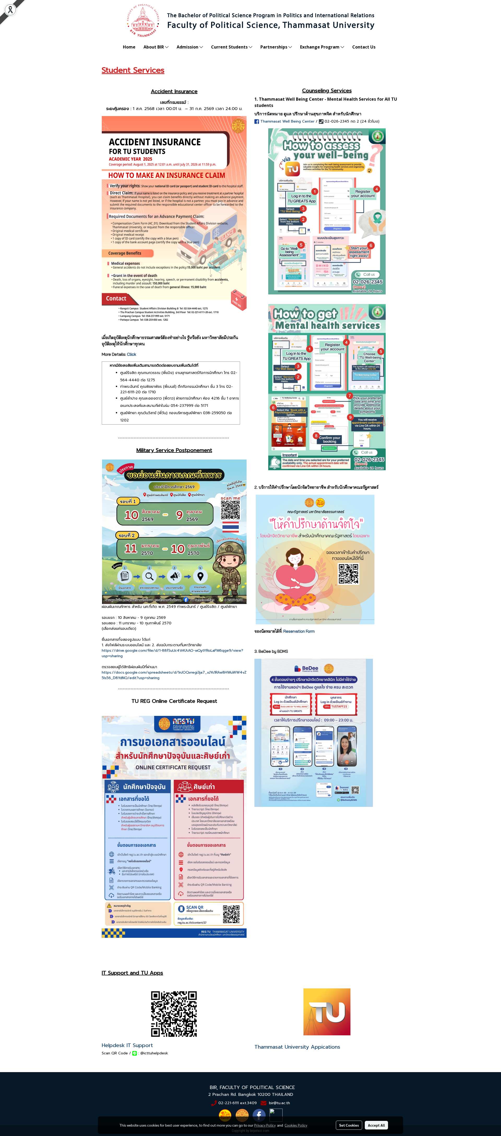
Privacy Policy (265, 1125)
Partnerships (274, 47)
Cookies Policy (296, 1125)
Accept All (376, 1125)
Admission (188, 47)
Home (129, 47)
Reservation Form (299, 631)
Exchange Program (320, 47)
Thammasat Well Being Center (287, 121)
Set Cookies (349, 1125)
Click (131, 354)
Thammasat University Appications (297, 1047)
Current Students (230, 47)
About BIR (154, 47)
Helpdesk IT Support (127, 1045)
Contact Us (363, 47)
